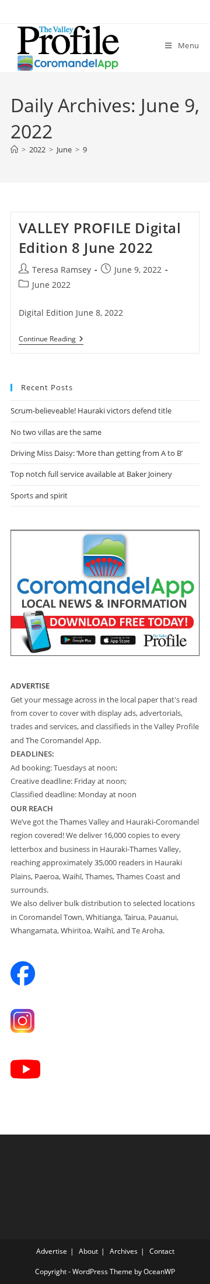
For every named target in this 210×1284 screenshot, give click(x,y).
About (88, 1251)
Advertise (51, 1251)
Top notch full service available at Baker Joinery (91, 474)
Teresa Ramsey (61, 269)
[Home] (14, 149)
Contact (161, 1251)
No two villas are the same (56, 432)
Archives (124, 1251)
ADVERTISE (30, 685)
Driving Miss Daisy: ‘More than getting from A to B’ (96, 453)
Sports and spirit (39, 495)
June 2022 (51, 284)
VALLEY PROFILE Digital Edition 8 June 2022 (100, 237)
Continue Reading (51, 340)
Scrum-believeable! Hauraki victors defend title (91, 410)
